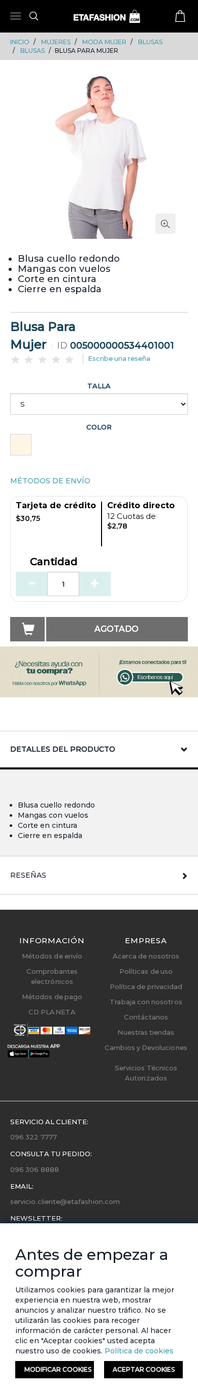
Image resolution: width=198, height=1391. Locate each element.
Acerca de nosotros (146, 956)
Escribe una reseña (119, 358)
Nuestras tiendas (145, 1032)
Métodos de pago (52, 997)
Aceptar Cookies (144, 1369)
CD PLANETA (52, 1012)
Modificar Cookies (57, 1369)
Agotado (116, 629)
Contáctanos (146, 1017)
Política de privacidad (146, 986)
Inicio (19, 42)
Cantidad (54, 562)
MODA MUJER (104, 42)
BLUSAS (150, 42)
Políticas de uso (146, 971)
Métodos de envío (52, 956)
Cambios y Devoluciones (146, 1047)
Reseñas (28, 875)
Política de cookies (138, 1350)
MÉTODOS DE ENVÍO (50, 480)
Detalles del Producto (62, 749)
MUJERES (56, 42)
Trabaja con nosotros (146, 1002)
